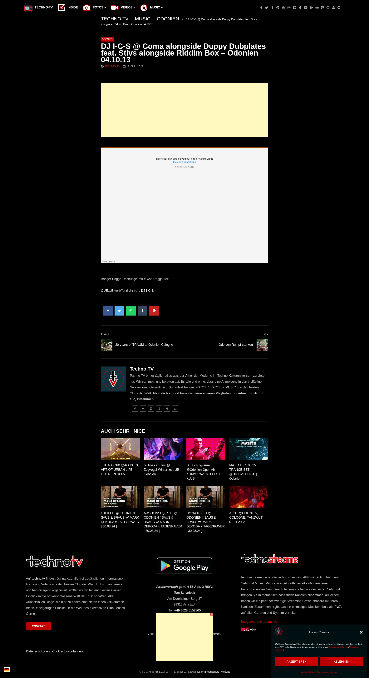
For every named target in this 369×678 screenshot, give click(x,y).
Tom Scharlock (184, 593)
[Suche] (339, 7)
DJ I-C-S (147, 290)
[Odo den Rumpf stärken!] (262, 345)
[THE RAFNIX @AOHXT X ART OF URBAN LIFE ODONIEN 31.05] (120, 449)
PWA (337, 607)
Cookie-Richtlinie (308, 672)
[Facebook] (261, 7)
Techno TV (112, 66)
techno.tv (38, 578)
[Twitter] (266, 7)
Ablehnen (341, 661)
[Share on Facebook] (108, 311)
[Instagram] (289, 7)
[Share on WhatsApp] (131, 311)
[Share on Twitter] (119, 311)
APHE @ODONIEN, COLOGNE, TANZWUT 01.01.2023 (246, 517)
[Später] (328, 7)
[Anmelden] (333, 7)
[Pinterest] (278, 7)
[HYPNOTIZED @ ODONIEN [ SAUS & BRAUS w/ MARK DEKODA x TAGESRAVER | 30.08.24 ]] (205, 497)
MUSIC (142, 18)
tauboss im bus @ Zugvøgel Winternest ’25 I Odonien (162, 469)
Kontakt (333, 672)
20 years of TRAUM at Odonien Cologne (144, 344)
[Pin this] (154, 311)
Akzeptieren (297, 661)
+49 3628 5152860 (187, 610)
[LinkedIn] (151, 409)
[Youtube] (283, 7)
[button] (361, 632)
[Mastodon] (322, 7)
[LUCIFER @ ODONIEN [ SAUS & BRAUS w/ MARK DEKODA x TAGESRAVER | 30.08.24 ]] (120, 497)
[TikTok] (300, 7)
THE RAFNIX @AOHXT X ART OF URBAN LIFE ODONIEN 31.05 (119, 469)
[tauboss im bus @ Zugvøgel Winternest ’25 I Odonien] (163, 449)
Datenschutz (322, 672)
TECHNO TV (115, 18)
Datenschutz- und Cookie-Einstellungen (54, 651)
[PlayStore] (311, 7)
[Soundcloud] (317, 7)
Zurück (105, 334)
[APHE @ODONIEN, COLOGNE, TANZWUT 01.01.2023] (248, 497)
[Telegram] (305, 7)
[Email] (175, 409)
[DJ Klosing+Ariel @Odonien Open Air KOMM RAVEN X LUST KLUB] (205, 449)
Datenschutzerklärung (338, 647)
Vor (266, 334)
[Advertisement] (184, 110)
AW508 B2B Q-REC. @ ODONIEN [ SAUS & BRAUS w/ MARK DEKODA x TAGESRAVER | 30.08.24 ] (163, 522)
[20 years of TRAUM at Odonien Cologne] (106, 345)
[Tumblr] (272, 7)
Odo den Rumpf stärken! (236, 344)
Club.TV (200, 672)
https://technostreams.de (259, 621)
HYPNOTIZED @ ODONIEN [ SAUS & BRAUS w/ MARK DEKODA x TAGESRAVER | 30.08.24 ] (205, 522)
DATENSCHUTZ (212, 672)
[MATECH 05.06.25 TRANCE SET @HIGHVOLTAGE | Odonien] (248, 449)
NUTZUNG (225, 672)
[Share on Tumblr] (142, 311)
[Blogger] (294, 7)
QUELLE (107, 290)
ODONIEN (168, 18)
